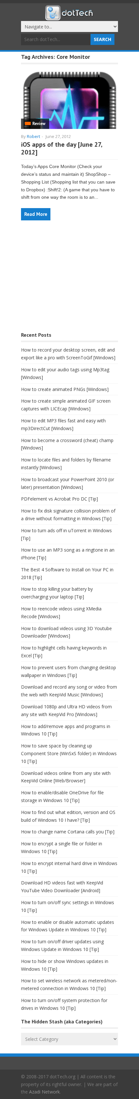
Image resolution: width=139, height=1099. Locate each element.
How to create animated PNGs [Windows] (65, 389)
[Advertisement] (69, 279)
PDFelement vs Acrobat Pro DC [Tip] (59, 499)
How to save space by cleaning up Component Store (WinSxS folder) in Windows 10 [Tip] (69, 753)
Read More (35, 214)
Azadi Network (44, 1092)
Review (38, 123)
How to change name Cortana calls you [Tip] (67, 832)
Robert (33, 136)
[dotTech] (69, 17)
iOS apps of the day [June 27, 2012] (61, 148)
